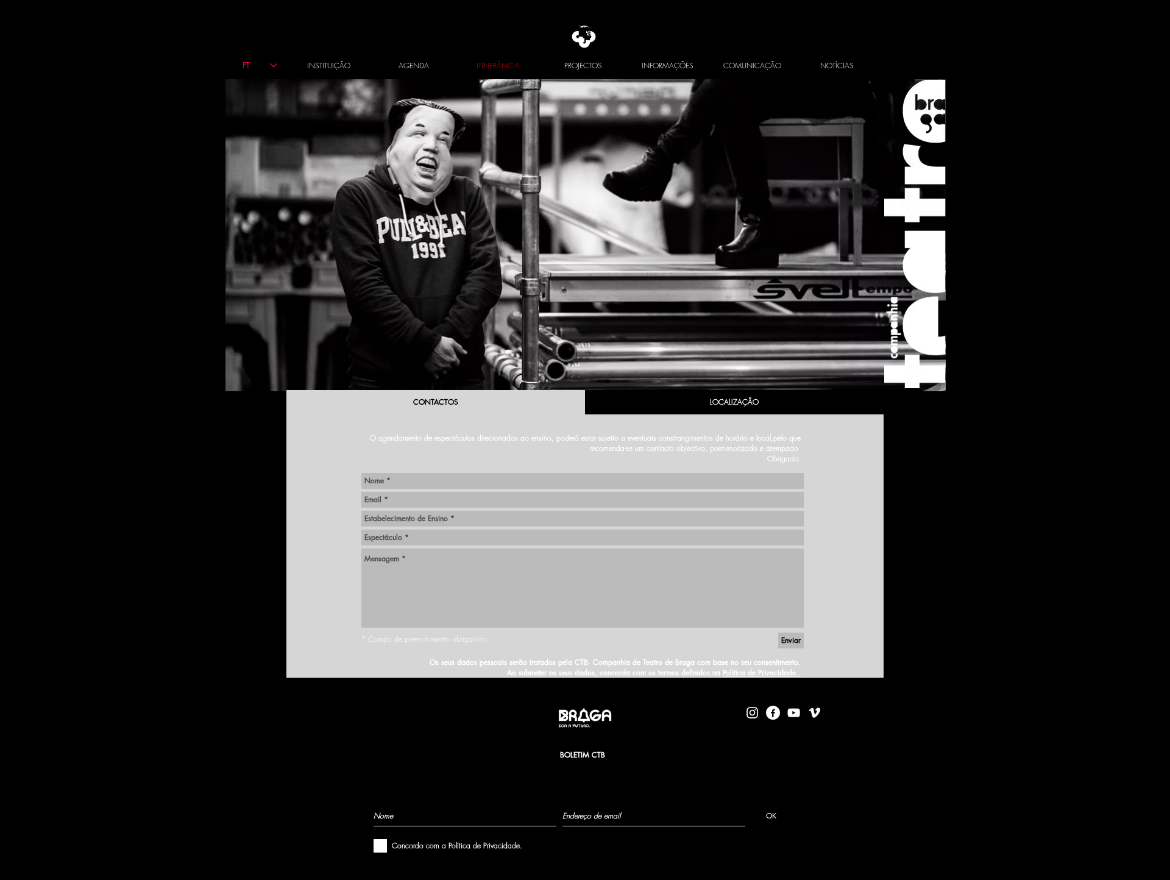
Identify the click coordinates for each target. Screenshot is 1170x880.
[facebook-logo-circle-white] (773, 712)
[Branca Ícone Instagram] (752, 712)
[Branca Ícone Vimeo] (814, 712)
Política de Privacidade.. (762, 672)
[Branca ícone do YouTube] (793, 712)
